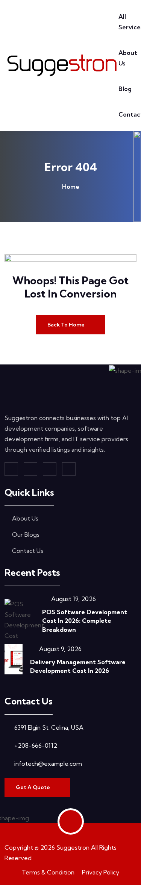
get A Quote (33, 787)
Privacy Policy (100, 872)
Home (70, 186)
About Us (25, 518)
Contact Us (27, 550)
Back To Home (66, 324)
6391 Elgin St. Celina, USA (48, 727)
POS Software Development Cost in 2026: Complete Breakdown (84, 620)
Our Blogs (25, 534)
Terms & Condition (48, 872)
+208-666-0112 (35, 745)
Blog (125, 89)
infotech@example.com (48, 763)
